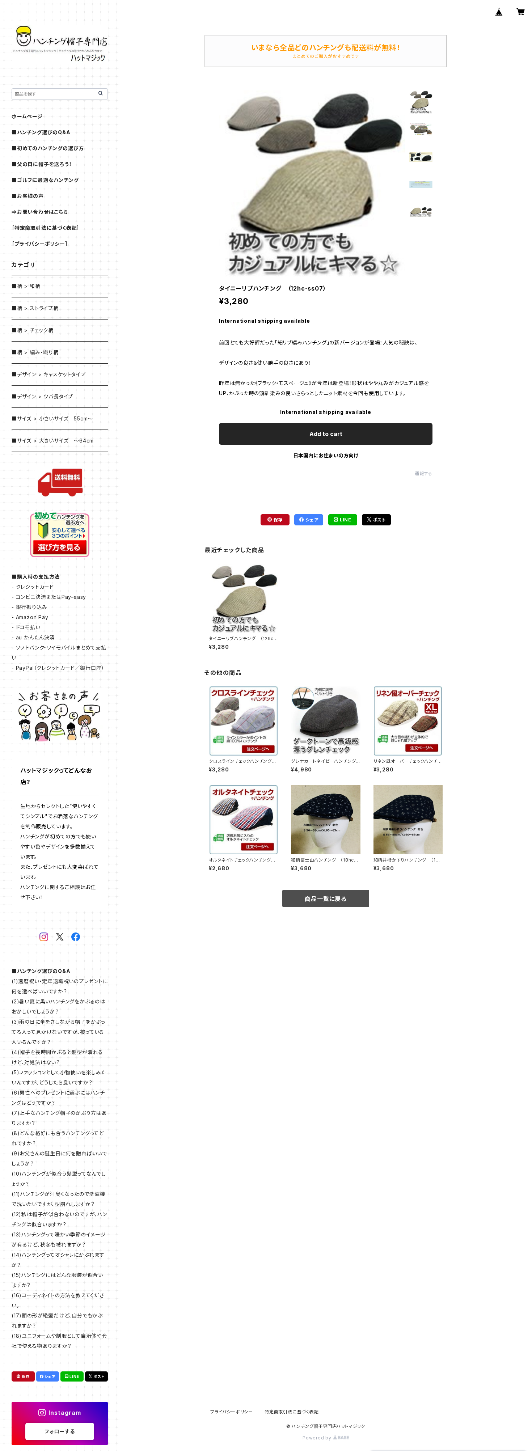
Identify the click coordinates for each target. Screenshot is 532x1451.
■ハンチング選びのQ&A (41, 132)
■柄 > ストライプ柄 (35, 308)
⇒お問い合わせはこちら (40, 212)
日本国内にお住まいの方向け (325, 455)
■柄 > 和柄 (26, 286)
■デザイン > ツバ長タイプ (42, 396)
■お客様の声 (28, 196)
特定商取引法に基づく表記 (292, 1411)
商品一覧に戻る (326, 898)
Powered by (318, 1438)
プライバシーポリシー (231, 1411)
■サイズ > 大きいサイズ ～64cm (53, 440)
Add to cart (325, 433)
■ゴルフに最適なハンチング (45, 180)
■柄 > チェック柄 (33, 330)
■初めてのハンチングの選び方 (48, 148)
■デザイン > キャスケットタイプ (49, 374)
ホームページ (27, 116)
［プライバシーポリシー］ (40, 244)
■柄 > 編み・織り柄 (35, 352)
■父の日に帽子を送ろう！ (42, 164)
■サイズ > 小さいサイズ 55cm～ (52, 418)
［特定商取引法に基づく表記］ (46, 228)
